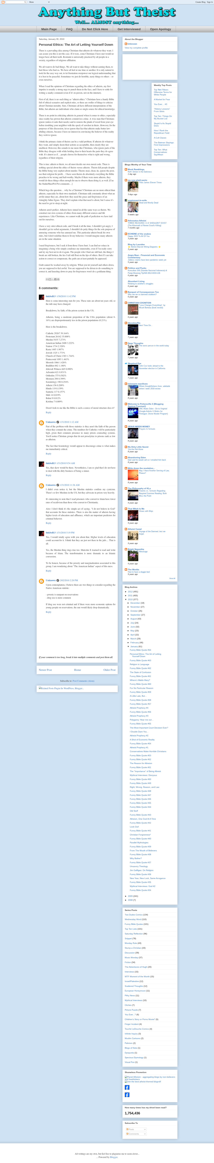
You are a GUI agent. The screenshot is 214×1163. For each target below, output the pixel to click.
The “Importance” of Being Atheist (145, 771)
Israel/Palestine (132, 981)
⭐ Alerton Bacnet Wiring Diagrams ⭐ (144, 247)
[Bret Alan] (127, 1089)
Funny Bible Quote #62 (140, 668)
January (134, 646)
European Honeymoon (135, 991)
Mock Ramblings (136, 169)
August (133, 619)
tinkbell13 (51, 296)
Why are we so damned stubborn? (142, 294)
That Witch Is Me (136, 509)
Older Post (109, 670)
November (135, 607)
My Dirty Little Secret (138, 447)
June (133, 627)
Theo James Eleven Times (150, 182)
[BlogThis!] (49, 279)
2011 (130, 595)
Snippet (128, 938)
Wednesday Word (133, 919)
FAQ (69, 29)
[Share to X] (52, 279)
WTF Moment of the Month (137, 976)
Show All (172, 578)
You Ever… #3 (160, 104)
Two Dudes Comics (134, 915)
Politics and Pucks (137, 268)
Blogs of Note (131, 1048)
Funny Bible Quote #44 (140, 807)
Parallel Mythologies (139, 842)
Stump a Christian (133, 948)
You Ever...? (130, 1014)
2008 (130, 900)
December (135, 603)
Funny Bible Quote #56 (140, 712)
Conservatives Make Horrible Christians (148, 751)
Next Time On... (146, 325)
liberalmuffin (134, 323)
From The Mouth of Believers (143, 850)
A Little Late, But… (138, 696)
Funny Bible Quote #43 (140, 815)
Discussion (130, 953)
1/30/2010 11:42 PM (66, 296)
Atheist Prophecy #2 (139, 735)
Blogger (113, 1157)
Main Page (49, 29)
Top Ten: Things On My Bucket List (163, 117)
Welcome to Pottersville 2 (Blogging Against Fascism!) (145, 405)
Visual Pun (130, 1062)
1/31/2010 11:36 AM (69, 484)
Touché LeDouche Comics (137, 1029)
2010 (130, 599)
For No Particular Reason (141, 688)
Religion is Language (139, 664)
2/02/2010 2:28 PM (69, 580)
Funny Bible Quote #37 (140, 862)
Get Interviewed (129, 29)
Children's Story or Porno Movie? (140, 1019)
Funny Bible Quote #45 (140, 803)
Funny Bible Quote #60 (140, 684)
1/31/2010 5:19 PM (65, 532)
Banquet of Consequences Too (143, 292)
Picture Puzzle (131, 1010)
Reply (48, 412)
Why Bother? (136, 858)
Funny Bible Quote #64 (140, 650)
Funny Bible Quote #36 (140, 874)
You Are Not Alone (135, 449)
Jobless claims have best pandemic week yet (147, 260)
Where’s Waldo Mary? (140, 680)
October (134, 611)
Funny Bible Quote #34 (140, 890)
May (132, 630)
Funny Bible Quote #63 (140, 660)
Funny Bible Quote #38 (140, 854)
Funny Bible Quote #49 (140, 783)
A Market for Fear (162, 99)
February (134, 642)
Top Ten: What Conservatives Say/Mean (160, 152)
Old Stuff (134, 811)
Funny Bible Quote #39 (140, 846)
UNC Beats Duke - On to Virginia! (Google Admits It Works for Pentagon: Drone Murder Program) (153, 411)
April (132, 635)
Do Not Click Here (95, 29)
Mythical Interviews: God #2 (142, 886)
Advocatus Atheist (137, 220)
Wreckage (143, 552)
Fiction (128, 962)
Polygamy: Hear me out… (142, 720)
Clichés (128, 1005)
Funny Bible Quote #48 (140, 791)
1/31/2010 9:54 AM (65, 463)
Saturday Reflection (134, 934)
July (132, 623)
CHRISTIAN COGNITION (139, 303)
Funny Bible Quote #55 (140, 724)
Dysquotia (129, 1053)
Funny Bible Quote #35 (140, 882)
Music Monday (131, 957)
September (135, 615)
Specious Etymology (134, 1057)
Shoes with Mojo (146, 511)
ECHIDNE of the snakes (139, 234)
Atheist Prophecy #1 (139, 747)
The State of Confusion (140, 672)
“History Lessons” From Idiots (162, 110)
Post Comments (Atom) (83, 680)
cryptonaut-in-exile (137, 200)
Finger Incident (132, 1024)
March (133, 638)
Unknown (51, 422)
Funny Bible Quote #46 (140, 799)
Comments (133, 1134)
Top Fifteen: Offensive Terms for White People (163, 92)
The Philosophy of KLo (139, 488)
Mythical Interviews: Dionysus (143, 775)
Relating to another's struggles (140, 284)
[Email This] (47, 279)
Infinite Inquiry (131, 1034)
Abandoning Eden (137, 457)
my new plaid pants (137, 180)
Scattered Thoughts (134, 986)
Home (77, 670)
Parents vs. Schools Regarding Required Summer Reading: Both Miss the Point (153, 493)
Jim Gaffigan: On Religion (141, 870)
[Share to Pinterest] (58, 279)
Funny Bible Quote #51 (140, 767)
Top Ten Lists (131, 929)
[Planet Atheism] (150, 1079)
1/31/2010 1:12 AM (69, 421)
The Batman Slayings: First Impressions (164, 143)
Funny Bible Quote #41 (140, 830)
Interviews (129, 972)
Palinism (128, 1043)
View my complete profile (136, 48)
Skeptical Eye (134, 363)
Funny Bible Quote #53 (140, 755)
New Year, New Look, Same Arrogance (148, 878)
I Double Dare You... (139, 731)
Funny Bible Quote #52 (140, 759)
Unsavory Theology (139, 866)
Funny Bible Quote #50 (140, 779)
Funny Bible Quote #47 (140, 795)
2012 (130, 591)
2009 (130, 896)
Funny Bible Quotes (134, 924)
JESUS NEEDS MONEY (139, 426)
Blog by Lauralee (136, 244)
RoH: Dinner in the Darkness (140, 172)
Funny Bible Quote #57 (140, 704)
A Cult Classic (160, 138)
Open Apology (160, 29)
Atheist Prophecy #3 (139, 716)
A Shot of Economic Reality (142, 739)
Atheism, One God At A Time (143, 819)
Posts (131, 1129)
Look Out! (134, 827)
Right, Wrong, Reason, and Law (144, 787)
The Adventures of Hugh (136, 967)
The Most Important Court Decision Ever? (149, 728)
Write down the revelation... (141, 468)
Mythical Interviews (133, 1000)
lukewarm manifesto (138, 384)
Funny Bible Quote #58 (140, 700)
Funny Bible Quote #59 (140, 692)
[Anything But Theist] (127, 1096)
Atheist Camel (135, 529)
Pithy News (130, 995)
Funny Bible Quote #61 (140, 676)
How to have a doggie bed (139, 572)
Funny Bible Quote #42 (140, 823)
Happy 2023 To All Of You (139, 236)
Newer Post (45, 670)
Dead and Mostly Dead (148, 203)
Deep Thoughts (135, 343)
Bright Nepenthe (136, 549)
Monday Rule (131, 943)
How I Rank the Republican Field (161, 131)
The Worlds (133, 569)
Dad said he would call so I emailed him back (147, 460)
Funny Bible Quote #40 (140, 838)
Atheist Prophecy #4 (139, 708)
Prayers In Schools (147, 429)
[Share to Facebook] (55, 279)
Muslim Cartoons (132, 1038)
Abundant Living (136, 281)
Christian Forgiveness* (140, 835)
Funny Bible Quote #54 (140, 743)
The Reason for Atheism (141, 763)
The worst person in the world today (154, 346)
